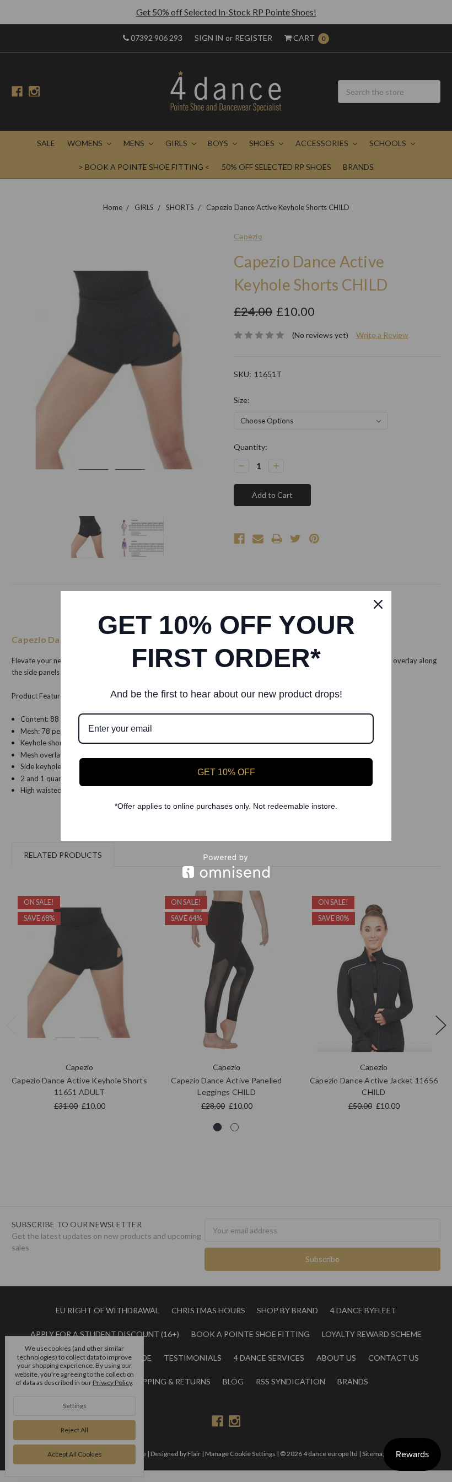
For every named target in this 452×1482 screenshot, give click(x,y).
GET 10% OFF (226, 772)
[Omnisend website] (226, 866)
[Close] (378, 604)
